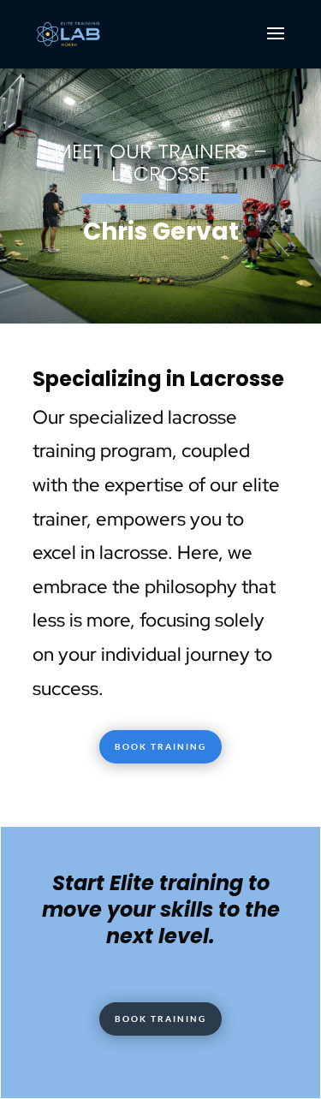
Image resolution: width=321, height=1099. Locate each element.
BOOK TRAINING (160, 746)
